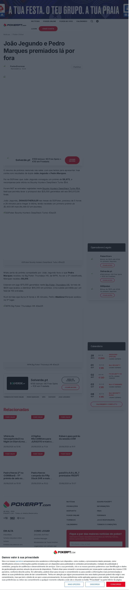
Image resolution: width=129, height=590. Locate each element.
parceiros (19, 561)
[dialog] (64, 569)
